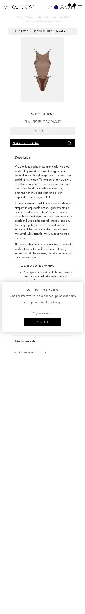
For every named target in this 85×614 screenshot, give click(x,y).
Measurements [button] (25, 341)
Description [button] (22, 157)
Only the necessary (43, 313)
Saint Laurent (42, 114)
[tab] (42, 157)
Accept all (42, 322)
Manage (56, 302)
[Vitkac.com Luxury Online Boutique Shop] (18, 7)
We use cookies (42, 290)
